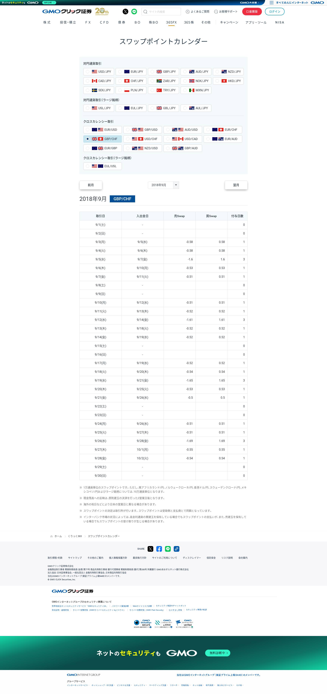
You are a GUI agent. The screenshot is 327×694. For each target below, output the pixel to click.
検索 (145, 11)
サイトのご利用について (164, 558)
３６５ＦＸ (171, 22)
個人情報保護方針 (118, 558)
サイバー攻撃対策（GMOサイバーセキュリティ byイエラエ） (99, 610)
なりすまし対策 (175, 610)
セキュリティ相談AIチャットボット (171, 606)
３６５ (189, 22)
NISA (279, 22)
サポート (228, 11)
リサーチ (174, 685)
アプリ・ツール (256, 22)
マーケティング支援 (157, 685)
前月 (91, 185)
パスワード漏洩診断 (120, 606)
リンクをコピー (176, 549)
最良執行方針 (139, 558)
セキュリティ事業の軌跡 (196, 610)
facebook (159, 549)
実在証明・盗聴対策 (60, 610)
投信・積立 (68, 22)
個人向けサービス (224, 685)
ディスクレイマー (192, 558)
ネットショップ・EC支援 (102, 685)
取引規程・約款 (55, 558)
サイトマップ (75, 558)
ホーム (58, 536)
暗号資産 (209, 685)
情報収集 (185, 685)
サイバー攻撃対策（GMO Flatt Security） (147, 610)
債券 (122, 22)
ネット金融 (197, 685)
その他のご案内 (95, 558)
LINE (134, 11)
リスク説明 (227, 558)
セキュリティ (139, 685)
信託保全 (211, 558)
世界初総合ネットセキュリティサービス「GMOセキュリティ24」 (80, 606)
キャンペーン (229, 22)
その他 (239, 685)
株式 (47, 22)
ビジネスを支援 (123, 685)
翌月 (236, 185)
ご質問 (200, 11)
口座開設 (252, 11)
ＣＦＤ (104, 22)
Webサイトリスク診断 (142, 606)
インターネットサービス (77, 685)
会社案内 (243, 558)
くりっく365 (75, 536)
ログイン (274, 11)
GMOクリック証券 (75, 11)
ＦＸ (88, 22)
